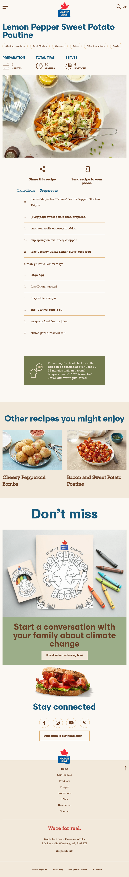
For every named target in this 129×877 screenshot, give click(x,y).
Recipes (64, 787)
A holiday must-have (15, 46)
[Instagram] (57, 723)
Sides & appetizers (96, 46)
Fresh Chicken (40, 46)
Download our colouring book (64, 655)
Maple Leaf (43, 869)
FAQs (64, 799)
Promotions (64, 793)
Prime (76, 46)
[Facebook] (44, 723)
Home (64, 768)
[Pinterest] (84, 723)
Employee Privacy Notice (78, 869)
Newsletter (64, 805)
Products (64, 781)
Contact (65, 811)
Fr (124, 6)
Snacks (116, 46)
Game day (60, 46)
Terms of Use (97, 869)
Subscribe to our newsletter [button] (63, 735)
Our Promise (64, 775)
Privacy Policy (58, 869)
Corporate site (64, 851)
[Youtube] (71, 723)
